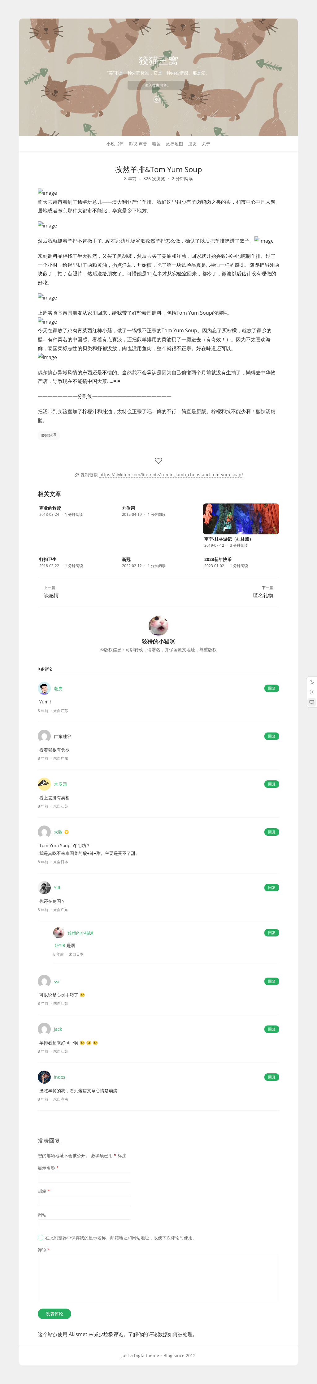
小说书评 (115, 143)
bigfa (139, 1355)
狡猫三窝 (158, 60)
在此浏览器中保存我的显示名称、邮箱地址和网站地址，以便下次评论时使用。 (121, 1238)
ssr (57, 981)
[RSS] (156, 99)
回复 (272, 688)
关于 (206, 143)
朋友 (192, 143)
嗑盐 (156, 143)
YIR (57, 887)
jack (58, 1029)
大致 (58, 832)
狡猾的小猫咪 (80, 933)
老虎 (58, 688)
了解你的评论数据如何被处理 (160, 1334)
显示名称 (48, 1168)
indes (59, 1077)
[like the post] (158, 461)
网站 (42, 1214)
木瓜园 (60, 784)
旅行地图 (174, 143)
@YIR (60, 945)
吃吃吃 (48, 435)
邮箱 (44, 1191)
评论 (44, 1250)
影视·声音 (138, 143)
